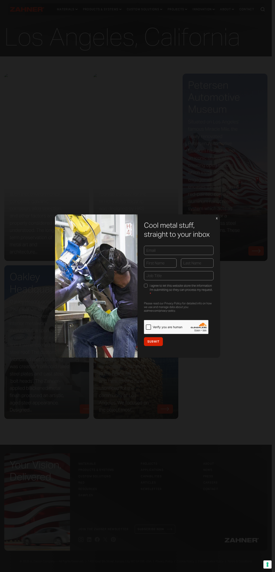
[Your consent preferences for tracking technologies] (267, 564)
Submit (153, 341)
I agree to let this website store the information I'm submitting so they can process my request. (181, 290)
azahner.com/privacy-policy (159, 310)
